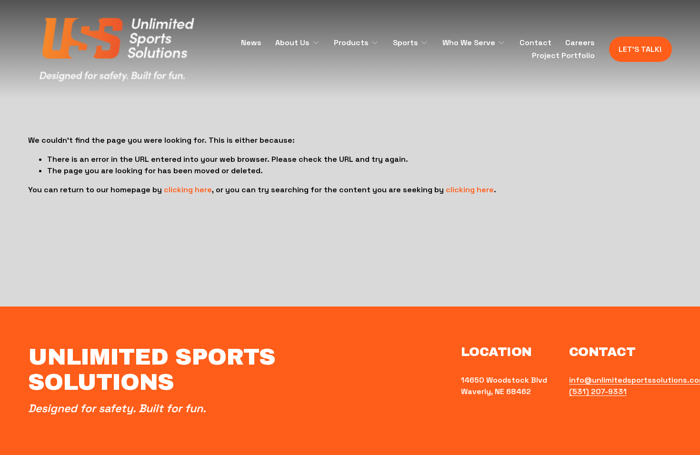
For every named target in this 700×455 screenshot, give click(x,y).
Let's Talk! (640, 49)
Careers (580, 43)
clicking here (188, 190)
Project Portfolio (563, 55)
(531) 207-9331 (598, 391)
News (251, 43)
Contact (535, 43)
